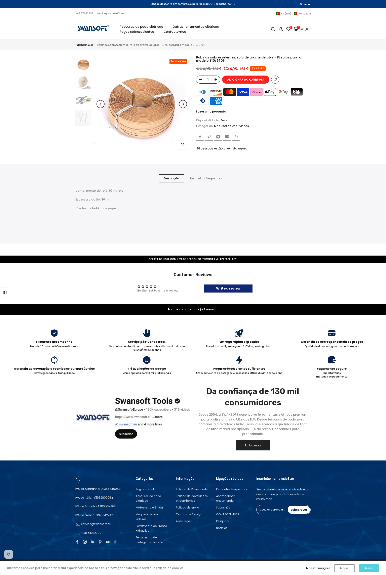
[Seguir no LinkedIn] (92, 541)
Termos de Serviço (189, 514)
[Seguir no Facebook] (77, 541)
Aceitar (368, 568)
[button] (294, 13)
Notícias (221, 528)
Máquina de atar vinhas (231, 126)
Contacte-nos (174, 32)
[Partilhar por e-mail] (227, 137)
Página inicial (84, 45)
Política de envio (187, 507)
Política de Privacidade (192, 489)
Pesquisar (222, 521)
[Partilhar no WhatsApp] (236, 137)
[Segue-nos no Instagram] (85, 541)
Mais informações (318, 568)
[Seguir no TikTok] (115, 541)
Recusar (344, 568)
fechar (81, 4)
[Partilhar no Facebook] (200, 137)
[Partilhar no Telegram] (218, 137)
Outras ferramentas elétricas (195, 27)
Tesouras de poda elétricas (141, 27)
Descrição (171, 178)
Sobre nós (223, 507)
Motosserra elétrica (149, 507)
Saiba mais (253, 445)
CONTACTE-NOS (227, 514)
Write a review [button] (228, 288)
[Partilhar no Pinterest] (209, 137)
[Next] (183, 104)
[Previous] (100, 104)
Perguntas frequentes (206, 178)
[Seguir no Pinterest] (100, 541)
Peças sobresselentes (137, 32)
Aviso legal (183, 521)
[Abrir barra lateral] (5, 293)
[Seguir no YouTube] (108, 541)
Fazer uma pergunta (211, 111)
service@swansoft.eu (110, 13)
